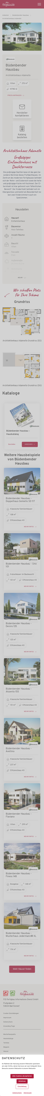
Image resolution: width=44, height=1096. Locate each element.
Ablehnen (22, 1081)
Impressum (28, 1093)
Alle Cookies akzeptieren (22, 1076)
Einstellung (22, 1087)
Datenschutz (17, 1093)
